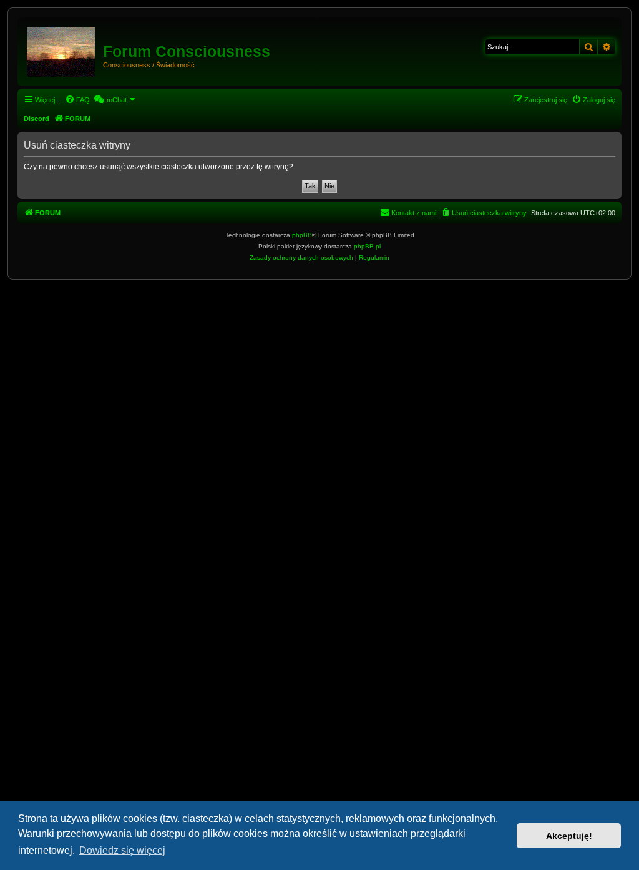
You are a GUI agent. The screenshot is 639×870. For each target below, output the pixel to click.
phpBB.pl (367, 246)
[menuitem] (77, 99)
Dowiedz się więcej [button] (122, 850)
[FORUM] (62, 49)
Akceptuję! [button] (569, 836)
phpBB (302, 235)
